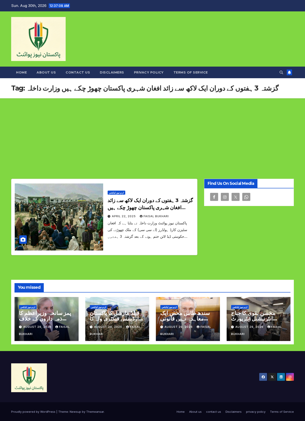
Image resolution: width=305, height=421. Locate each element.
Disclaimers (112, 72)
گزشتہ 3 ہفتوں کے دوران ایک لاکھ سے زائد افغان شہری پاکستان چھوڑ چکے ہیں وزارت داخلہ (150, 207)
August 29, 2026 (37, 326)
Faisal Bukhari (156, 216)
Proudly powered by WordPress (33, 411)
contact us (78, 72)
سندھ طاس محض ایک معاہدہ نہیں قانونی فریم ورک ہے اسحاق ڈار (187, 318)
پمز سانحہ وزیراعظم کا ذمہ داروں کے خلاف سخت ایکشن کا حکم (45, 318)
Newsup (75, 411)
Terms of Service (190, 72)
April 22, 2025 (124, 216)
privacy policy (149, 72)
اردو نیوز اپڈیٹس (116, 192)
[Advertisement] (152, 132)
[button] (281, 72)
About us (46, 72)
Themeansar (95, 411)
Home (21, 72)
